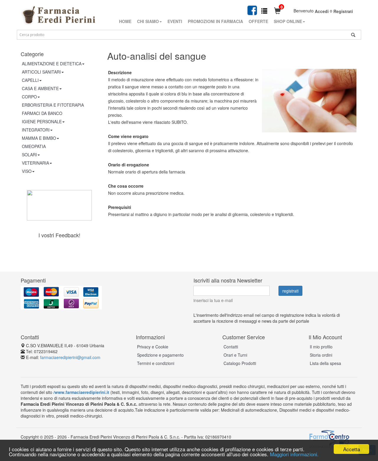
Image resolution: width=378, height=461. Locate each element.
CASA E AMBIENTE (40, 88)
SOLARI (29, 155)
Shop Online (288, 21)
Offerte (258, 21)
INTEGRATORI (36, 130)
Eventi (174, 21)
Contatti (231, 347)
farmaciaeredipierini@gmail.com (70, 357)
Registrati (343, 11)
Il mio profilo (321, 347)
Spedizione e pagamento (160, 355)
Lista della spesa (325, 363)
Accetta (351, 449)
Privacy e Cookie (152, 347)
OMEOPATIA (34, 146)
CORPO (29, 97)
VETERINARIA (35, 163)
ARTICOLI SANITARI (41, 72)
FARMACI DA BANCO (42, 113)
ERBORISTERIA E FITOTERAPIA (53, 105)
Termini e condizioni (155, 363)
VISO (27, 171)
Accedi (322, 11)
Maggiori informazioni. (294, 454)
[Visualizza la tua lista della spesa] (264, 10)
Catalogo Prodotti (240, 363)
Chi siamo (148, 21)
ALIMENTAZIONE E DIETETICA (52, 63)
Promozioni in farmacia (215, 21)
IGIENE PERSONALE (42, 121)
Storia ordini (321, 355)
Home (125, 21)
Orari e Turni (235, 355)
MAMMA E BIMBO (39, 138)
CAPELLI (30, 80)
